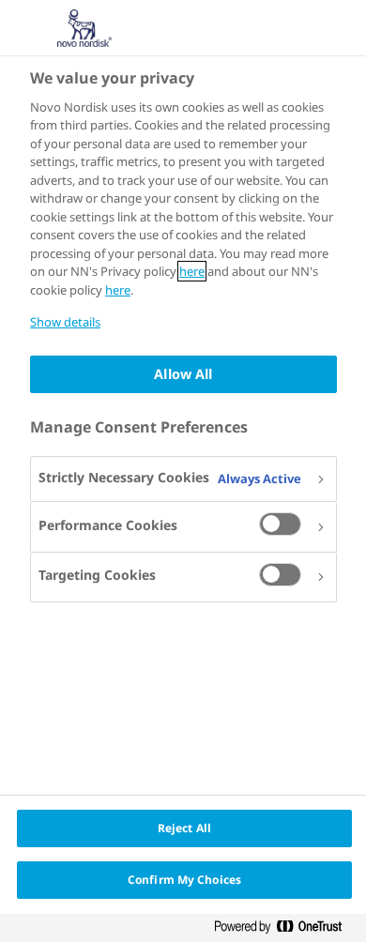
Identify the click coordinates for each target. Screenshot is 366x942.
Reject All (184, 828)
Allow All (183, 374)
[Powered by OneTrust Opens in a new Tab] (285, 930)
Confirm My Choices (184, 880)
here (192, 271)
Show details (65, 321)
